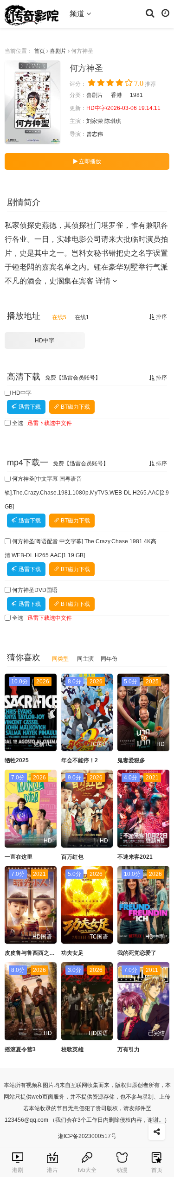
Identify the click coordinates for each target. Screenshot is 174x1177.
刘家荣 (94, 121)
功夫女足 (72, 953)
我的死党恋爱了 (136, 953)
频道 (78, 14)
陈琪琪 (112, 121)
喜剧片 (58, 51)
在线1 (82, 317)
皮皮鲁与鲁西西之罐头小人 (38, 953)
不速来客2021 (135, 857)
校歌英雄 (72, 1049)
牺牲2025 (17, 760)
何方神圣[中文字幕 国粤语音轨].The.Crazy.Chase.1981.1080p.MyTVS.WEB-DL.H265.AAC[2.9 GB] (87, 493)
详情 (104, 281)
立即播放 (89, 161)
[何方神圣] (32, 102)
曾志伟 (94, 134)
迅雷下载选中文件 (49, 423)
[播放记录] (165, 12)
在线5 (59, 317)
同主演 (85, 659)
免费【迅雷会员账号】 (73, 377)
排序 (161, 317)
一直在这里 (18, 857)
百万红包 (72, 857)
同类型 (60, 659)
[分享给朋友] (156, 1132)
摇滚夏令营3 (20, 1049)
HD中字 (44, 340)
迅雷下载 (29, 407)
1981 (136, 95)
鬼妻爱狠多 (131, 760)
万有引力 (128, 1049)
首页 (39, 51)
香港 (116, 95)
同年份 (109, 659)
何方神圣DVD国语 (35, 590)
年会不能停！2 (79, 760)
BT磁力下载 (74, 407)
